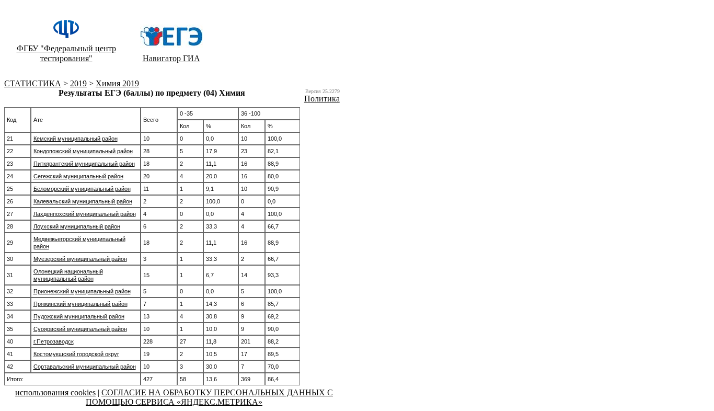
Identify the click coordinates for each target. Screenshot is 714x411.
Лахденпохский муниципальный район (84, 214)
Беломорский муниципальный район (82, 189)
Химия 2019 (117, 83)
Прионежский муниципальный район (82, 291)
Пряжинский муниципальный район (80, 304)
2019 (78, 83)
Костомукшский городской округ (76, 354)
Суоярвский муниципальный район (80, 329)
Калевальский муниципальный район (82, 201)
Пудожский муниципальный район (78, 316)
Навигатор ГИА (171, 58)
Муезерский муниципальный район (80, 259)
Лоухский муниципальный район (76, 226)
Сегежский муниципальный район (78, 176)
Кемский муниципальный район (75, 138)
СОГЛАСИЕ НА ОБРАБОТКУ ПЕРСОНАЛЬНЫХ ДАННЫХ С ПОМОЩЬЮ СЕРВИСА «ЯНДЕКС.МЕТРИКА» (209, 397)
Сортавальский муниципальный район (84, 366)
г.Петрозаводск (53, 341)
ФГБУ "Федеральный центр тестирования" (66, 53)
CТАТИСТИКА (32, 83)
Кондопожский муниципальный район (83, 151)
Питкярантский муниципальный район (84, 164)
